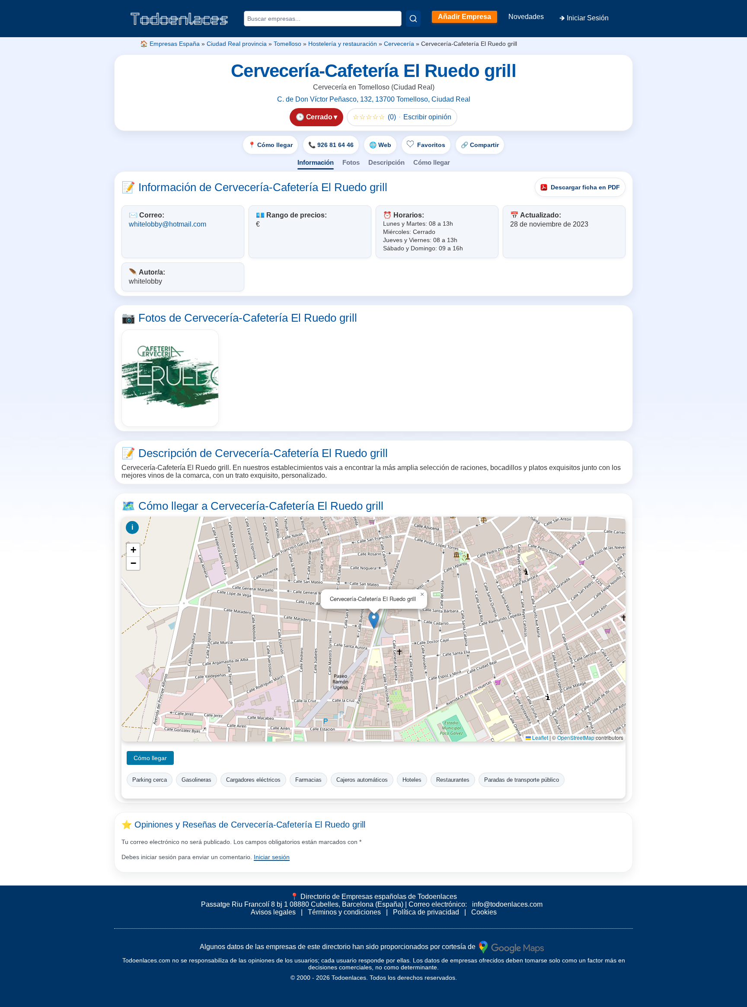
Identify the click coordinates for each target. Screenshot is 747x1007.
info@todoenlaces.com (507, 904)
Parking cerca (149, 780)
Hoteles (411, 780)
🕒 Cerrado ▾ (316, 117)
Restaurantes (452, 780)
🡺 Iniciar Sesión (584, 18)
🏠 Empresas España (170, 43)
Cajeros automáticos (362, 780)
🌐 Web (380, 144)
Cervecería (399, 43)
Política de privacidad (426, 912)
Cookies (484, 912)
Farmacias (308, 780)
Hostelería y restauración (342, 43)
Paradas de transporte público (521, 780)
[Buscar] (413, 18)
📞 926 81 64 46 (331, 144)
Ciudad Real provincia (237, 43)
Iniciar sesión (272, 857)
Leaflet (539, 737)
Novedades (526, 16)
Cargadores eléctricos (253, 780)
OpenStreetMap (575, 737)
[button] (373, 620)
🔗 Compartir (480, 144)
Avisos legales (273, 912)
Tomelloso (287, 43)
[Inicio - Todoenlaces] (179, 18)
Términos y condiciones (344, 912)
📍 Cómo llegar (270, 144)
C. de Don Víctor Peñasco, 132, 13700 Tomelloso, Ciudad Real (373, 99)
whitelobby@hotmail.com (167, 224)
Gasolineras (196, 780)
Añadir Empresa (464, 16)
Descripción (386, 162)
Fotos (351, 162)
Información (315, 162)
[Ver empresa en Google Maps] (511, 946)
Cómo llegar (431, 162)
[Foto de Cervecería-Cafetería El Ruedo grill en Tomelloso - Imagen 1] (170, 378)
